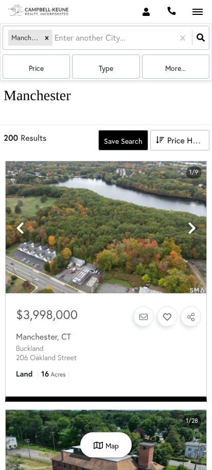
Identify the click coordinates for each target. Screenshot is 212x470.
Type (106, 68)
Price (36, 68)
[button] (46, 38)
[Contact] (143, 316)
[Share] (191, 316)
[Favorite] (167, 316)
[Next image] (192, 228)
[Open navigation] (197, 12)
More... (175, 68)
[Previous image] (20, 228)
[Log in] (145, 11)
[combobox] (56, 37)
